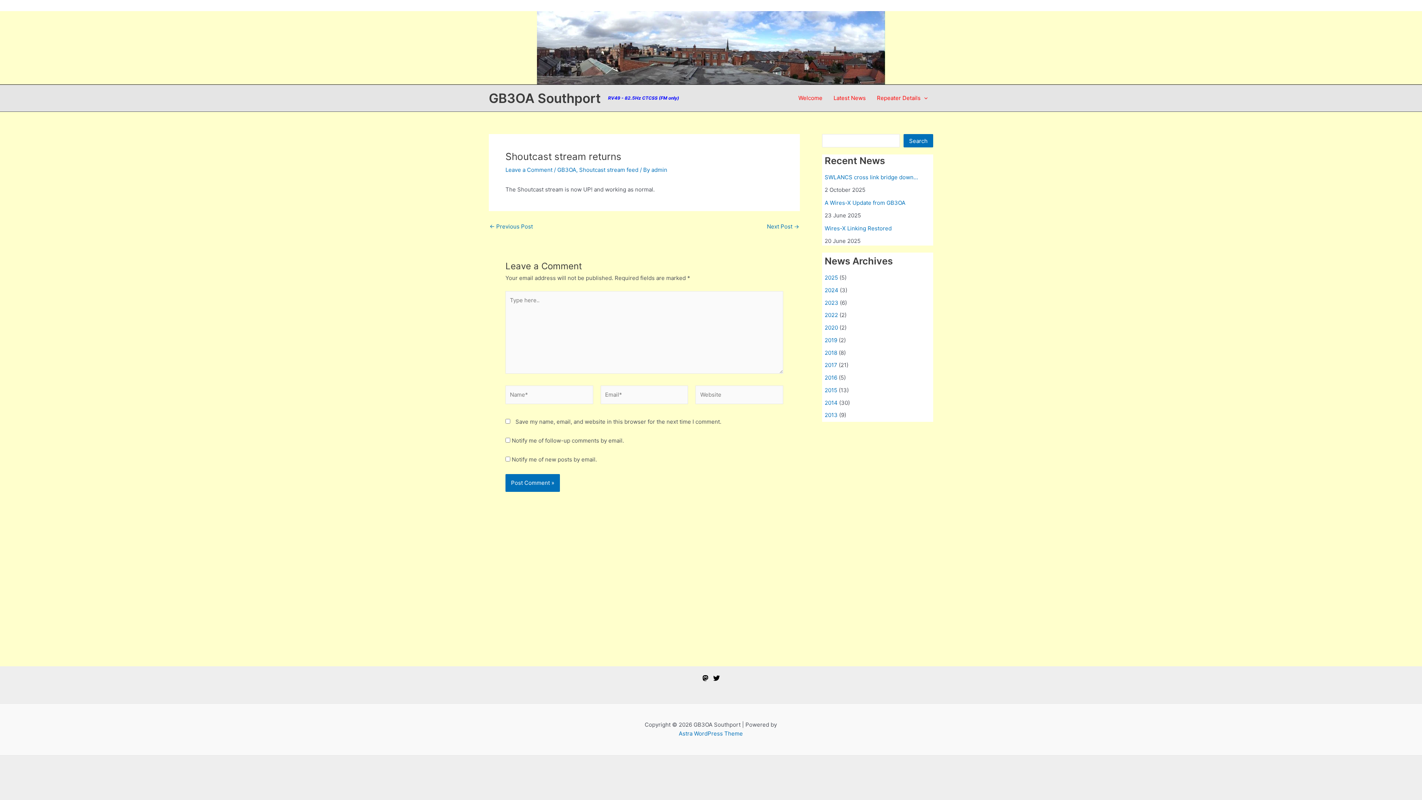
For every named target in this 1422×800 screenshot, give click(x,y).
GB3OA (566, 169)
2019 (831, 340)
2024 (831, 290)
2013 (831, 415)
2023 (831, 302)
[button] (924, 98)
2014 (831, 402)
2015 (831, 390)
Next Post (783, 226)
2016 (831, 377)
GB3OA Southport (545, 98)
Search (918, 140)
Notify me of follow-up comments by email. (568, 440)
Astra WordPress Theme (711, 733)
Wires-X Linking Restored (858, 228)
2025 (831, 277)
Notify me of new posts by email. (554, 459)
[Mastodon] (705, 678)
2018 (831, 352)
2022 (831, 315)
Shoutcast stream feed (608, 169)
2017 (831, 365)
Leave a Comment (529, 169)
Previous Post (511, 226)
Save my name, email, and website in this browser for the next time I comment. (618, 421)
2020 (831, 327)
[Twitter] (716, 678)
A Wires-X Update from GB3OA (865, 202)
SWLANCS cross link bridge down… (871, 177)
